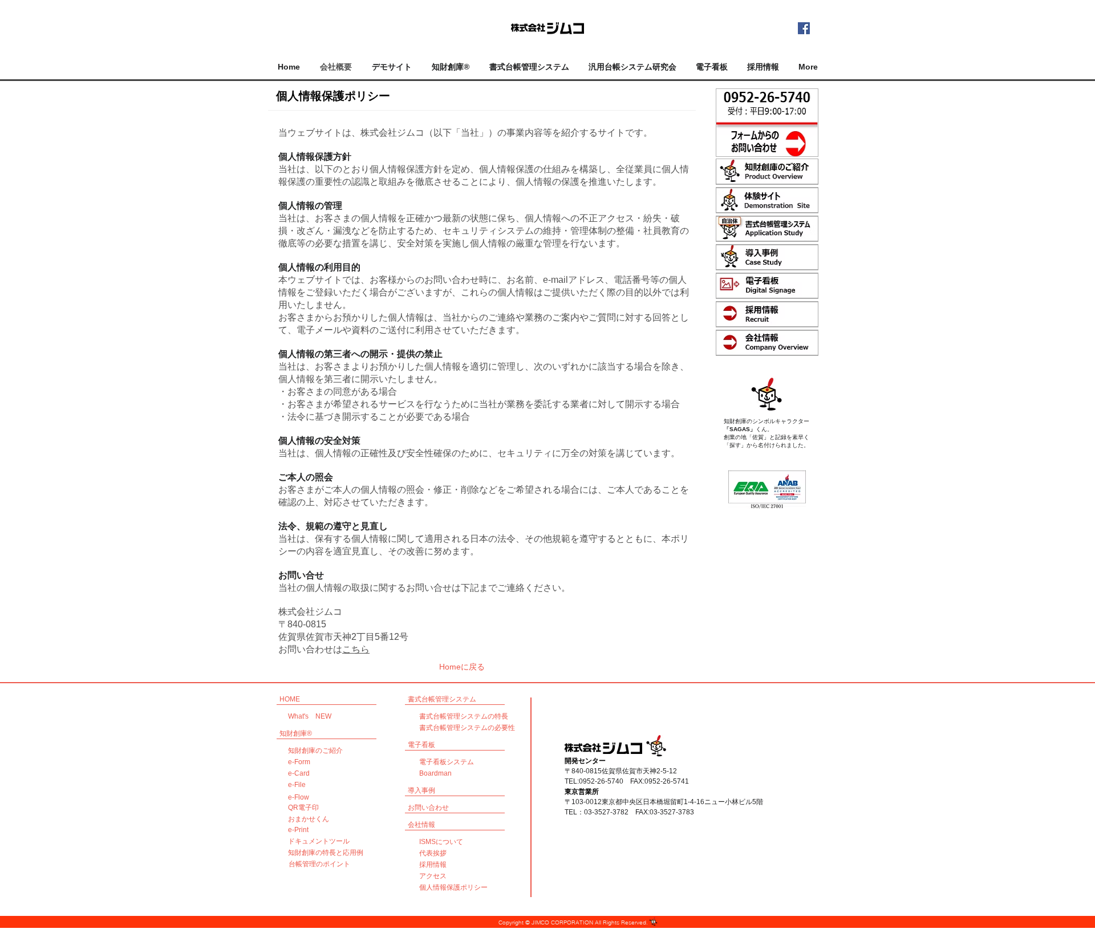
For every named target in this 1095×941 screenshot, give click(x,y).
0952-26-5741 (666, 781)
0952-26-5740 (601, 781)
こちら (356, 649)
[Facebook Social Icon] (804, 28)
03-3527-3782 (606, 812)
